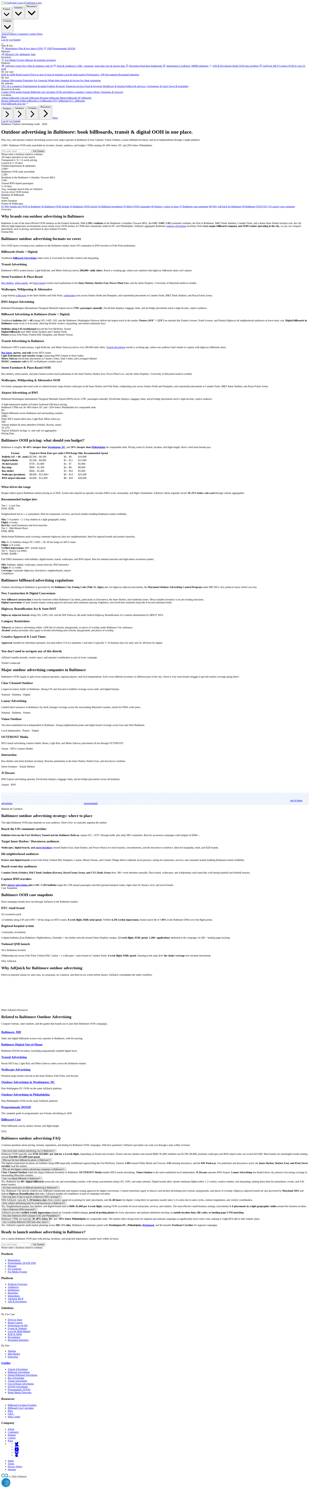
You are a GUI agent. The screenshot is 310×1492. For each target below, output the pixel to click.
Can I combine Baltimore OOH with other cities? (26, 1222)
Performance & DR (18, 1325)
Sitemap (12, 1469)
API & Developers (17, 1301)
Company (7, 21)
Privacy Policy (15, 1466)
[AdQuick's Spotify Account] (16, 1452)
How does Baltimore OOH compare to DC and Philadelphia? (31, 1216)
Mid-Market (14, 1354)
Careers (12, 1437)
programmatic (91, 803)
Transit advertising (115, 347)
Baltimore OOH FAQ (255, 206)
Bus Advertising (16, 1378)
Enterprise (13, 1356)
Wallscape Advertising (16, 1069)
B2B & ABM (15, 1334)
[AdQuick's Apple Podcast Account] (16, 1455)
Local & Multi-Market (19, 1331)
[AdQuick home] (23, 2)
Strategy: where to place (165, 206)
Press (10, 1440)
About (11, 1429)
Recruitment (14, 1337)
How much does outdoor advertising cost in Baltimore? (29, 1151)
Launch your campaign (281, 206)
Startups (12, 1351)
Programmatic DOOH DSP (22, 1263)
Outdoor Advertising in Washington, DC (28, 1082)
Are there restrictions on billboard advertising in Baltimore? (30, 1187)
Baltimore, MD (11, 1032)
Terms (11, 1463)
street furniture (44, 847)
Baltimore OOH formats (55, 206)
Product (6, 9)
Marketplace (14, 1260)
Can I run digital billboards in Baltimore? (22, 1178)
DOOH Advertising (18, 1386)
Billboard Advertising (24, 258)
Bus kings (6, 352)
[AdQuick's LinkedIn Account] (16, 1446)
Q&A (11, 1413)
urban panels (21, 283)
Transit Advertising (14, 1057)
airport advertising (17, 885)
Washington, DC (56, 447)
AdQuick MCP (15, 1298)
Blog (3, 37)
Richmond (148, 1225)
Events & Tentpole (17, 1328)
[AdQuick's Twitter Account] (16, 1443)
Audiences (13, 1287)
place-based (39, 283)
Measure (12, 1266)
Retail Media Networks (19, 1392)
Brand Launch (15, 1322)
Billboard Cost (11, 1119)
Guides (5, 1363)
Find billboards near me (13, 103)
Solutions (18, 7)
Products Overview (17, 1284)
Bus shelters (7, 283)
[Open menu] (2, 43)
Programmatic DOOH (16, 1107)
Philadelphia (98, 447)
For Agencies (14, 1268)
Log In (4, 39)
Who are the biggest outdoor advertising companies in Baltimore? (34, 1169)
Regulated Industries (18, 1340)
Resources (32, 6)
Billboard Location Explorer (22, 1405)
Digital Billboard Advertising (22, 1375)
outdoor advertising (176, 226)
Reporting (13, 1293)
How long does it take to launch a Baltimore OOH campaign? (32, 1197)
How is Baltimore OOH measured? (19, 1209)
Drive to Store (15, 1319)
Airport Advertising (18, 1369)
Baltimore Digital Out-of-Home (21, 1044)
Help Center (14, 1416)
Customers (13, 1432)
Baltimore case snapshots (194, 206)
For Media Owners (17, 1271)
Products (7, 108)
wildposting (70, 295)
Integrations (14, 1295)
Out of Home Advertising (21, 1383)
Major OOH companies (136, 206)
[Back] (2, 3)
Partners (12, 1435)
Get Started (14, 39)
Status (11, 1460)
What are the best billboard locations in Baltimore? (27, 1160)
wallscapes (20, 295)
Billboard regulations (110, 206)
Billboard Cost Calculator (21, 1408)
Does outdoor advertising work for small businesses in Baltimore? (34, 1203)
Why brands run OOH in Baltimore (21, 206)
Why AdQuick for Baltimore (225, 206)
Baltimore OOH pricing (83, 206)
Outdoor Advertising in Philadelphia (25, 1094)
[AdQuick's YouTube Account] (16, 1449)
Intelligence (14, 1290)
